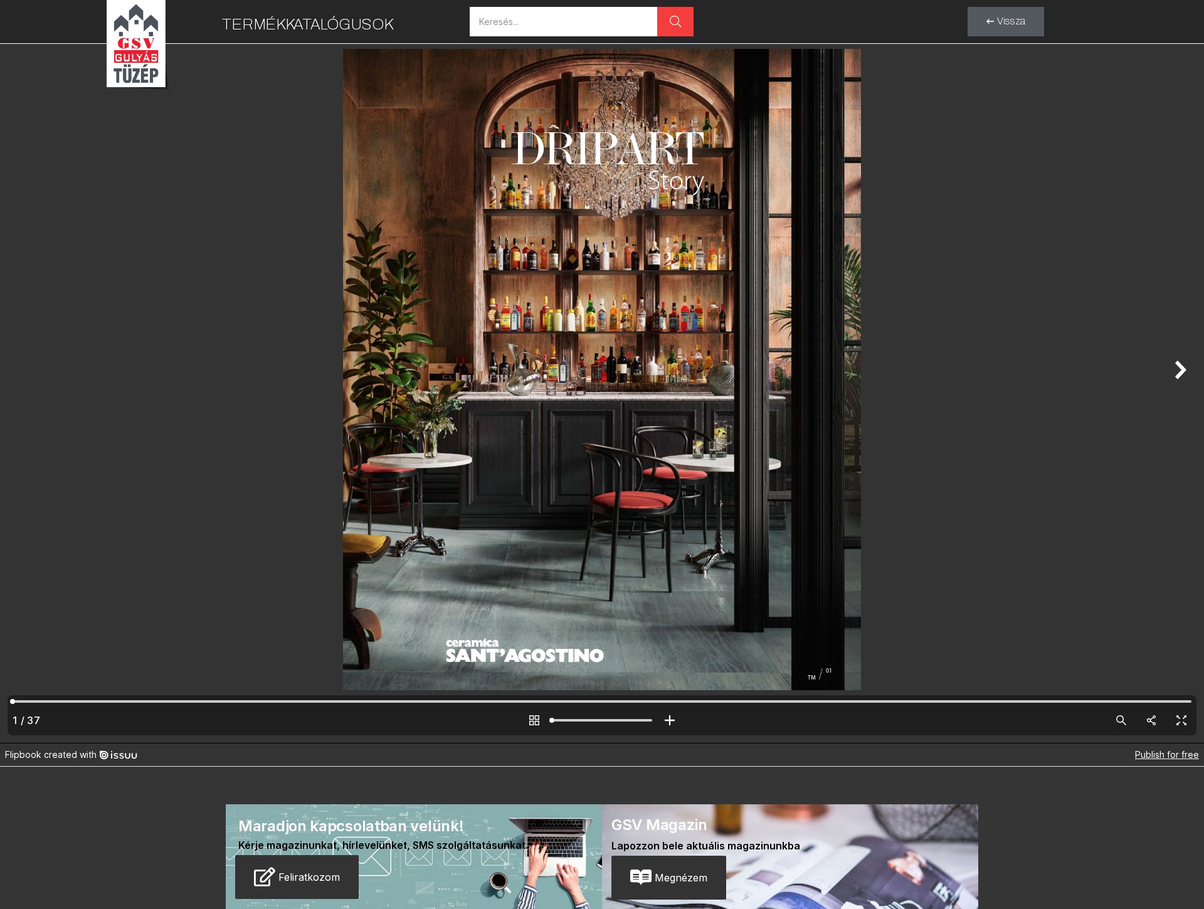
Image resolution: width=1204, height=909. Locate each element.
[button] (1006, 21)
